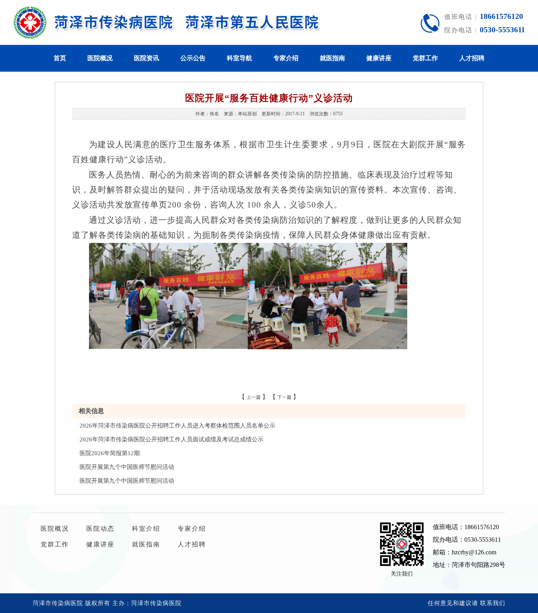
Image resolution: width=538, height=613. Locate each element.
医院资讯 (146, 58)
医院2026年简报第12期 (110, 453)
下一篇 (284, 397)
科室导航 (239, 58)
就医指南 (332, 58)
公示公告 (193, 58)
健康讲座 (378, 58)
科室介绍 (146, 528)
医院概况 (100, 58)
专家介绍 (286, 58)
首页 (60, 58)
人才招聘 (471, 58)
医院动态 (100, 528)
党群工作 (425, 58)
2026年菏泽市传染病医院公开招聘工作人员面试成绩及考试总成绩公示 (171, 439)
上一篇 (254, 397)
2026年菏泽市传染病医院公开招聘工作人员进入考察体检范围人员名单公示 (177, 425)
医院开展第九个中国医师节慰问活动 (127, 467)
